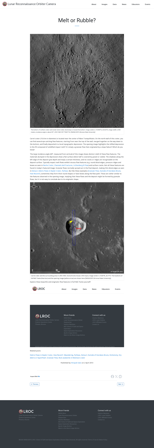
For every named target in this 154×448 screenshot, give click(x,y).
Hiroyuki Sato (76, 363)
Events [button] (147, 4)
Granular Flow (93, 171)
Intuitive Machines (64, 420)
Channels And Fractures (63, 165)
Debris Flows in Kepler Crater (49, 171)
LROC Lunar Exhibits (104, 415)
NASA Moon (62, 413)
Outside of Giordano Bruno (110, 171)
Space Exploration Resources (67, 424)
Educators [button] (136, 4)
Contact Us (101, 420)
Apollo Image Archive (65, 426)
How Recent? (35, 174)
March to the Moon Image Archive (68, 428)
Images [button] (104, 4)
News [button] (124, 4)
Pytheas (65, 171)
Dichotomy (114, 355)
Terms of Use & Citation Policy (97, 440)
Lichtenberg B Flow (80, 165)
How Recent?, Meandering (63, 355)
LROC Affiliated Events (105, 417)
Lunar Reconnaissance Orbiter (67, 415)
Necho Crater (48, 165)
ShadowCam (62, 417)
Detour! (35, 171)
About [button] (94, 4)
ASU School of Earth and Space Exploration (71, 422)
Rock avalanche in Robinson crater (72, 358)
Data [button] (115, 4)
